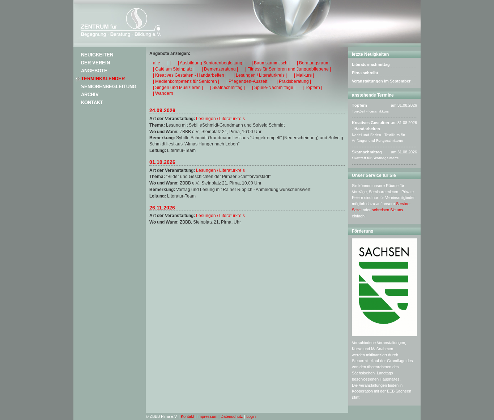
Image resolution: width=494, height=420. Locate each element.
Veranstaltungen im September (381, 81)
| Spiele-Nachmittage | (273, 87)
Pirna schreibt (365, 73)
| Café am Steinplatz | (174, 69)
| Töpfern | (312, 87)
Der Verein (95, 62)
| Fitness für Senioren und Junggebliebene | (288, 69)
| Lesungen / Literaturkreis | (260, 75)
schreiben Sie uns (387, 210)
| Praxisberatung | (294, 81)
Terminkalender (103, 78)
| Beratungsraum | (314, 62)
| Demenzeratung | (220, 69)
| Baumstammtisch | (271, 62)
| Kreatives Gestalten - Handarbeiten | (189, 75)
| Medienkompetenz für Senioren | (186, 81)
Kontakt (92, 102)
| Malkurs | (304, 75)
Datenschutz (232, 416)
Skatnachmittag (367, 152)
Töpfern (359, 105)
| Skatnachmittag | (227, 87)
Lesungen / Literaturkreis (220, 118)
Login (251, 416)
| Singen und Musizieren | (178, 87)
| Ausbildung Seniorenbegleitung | (211, 62)
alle (156, 62)
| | (169, 62)
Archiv (90, 94)
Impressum (207, 416)
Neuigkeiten (97, 55)
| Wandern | (164, 93)
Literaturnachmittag (371, 64)
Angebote (94, 70)
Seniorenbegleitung (108, 86)
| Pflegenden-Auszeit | (247, 81)
